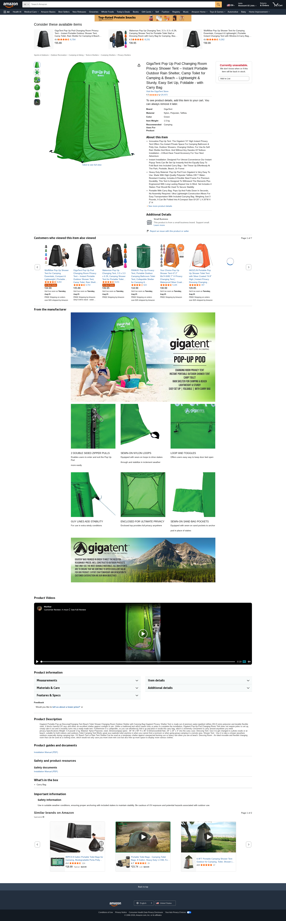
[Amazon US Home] (115, 904)
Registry (176, 12)
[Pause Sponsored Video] (101, 843)
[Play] (36, 661)
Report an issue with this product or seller (169, 231)
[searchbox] (122, 4)
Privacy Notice (121, 912)
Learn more (159, 225)
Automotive (233, 12)
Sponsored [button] (38, 817)
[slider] (137, 661)
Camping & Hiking (76, 55)
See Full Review (78, 609)
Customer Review (52, 609)
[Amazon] (10, 4)
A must (65, 609)
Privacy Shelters (124, 55)
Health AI (17, 12)
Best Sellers (64, 12)
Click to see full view (92, 165)
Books (136, 12)
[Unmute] (249, 661)
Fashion (165, 12)
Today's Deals (123, 12)
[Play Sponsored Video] (143, 837)
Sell (157, 12)
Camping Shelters (108, 55)
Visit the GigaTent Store (157, 91)
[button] (6, 12)
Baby (243, 12)
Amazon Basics (48, 12)
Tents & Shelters (92, 55)
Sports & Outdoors (41, 55)
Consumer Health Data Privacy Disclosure (146, 912)
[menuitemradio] (244, 661)
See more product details (160, 206)
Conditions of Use (105, 912)
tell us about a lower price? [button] (66, 707)
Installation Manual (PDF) (46, 752)
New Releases (79, 12)
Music (186, 12)
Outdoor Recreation (59, 55)
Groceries (93, 12)
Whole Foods (107, 12)
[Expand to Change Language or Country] (234, 5)
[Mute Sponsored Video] (101, 849)
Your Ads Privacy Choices (175, 912)
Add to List (225, 78)
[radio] (37, 65)
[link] (79, 43)
